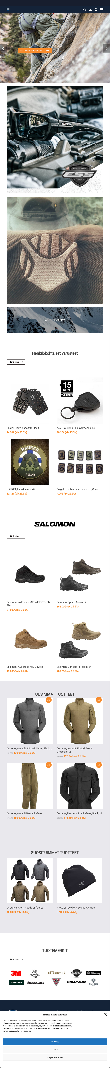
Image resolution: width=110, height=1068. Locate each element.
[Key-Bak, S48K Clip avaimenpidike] (80, 400)
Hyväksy (55, 1041)
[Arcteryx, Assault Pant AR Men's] (30, 786)
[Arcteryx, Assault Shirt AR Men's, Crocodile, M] (80, 721)
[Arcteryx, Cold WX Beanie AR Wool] (79, 880)
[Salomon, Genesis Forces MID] (80, 639)
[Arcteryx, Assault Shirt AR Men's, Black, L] (30, 721)
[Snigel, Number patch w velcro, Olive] (80, 462)
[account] (90, 9)
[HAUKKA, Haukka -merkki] (30, 462)
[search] (84, 9)
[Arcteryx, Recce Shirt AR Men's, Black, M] (80, 786)
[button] (105, 1014)
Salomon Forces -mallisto (35, 50)
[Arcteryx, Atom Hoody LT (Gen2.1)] (30, 880)
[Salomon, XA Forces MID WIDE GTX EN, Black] (30, 575)
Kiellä (55, 1049)
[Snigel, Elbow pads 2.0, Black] (30, 400)
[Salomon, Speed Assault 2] (80, 575)
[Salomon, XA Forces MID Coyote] (30, 639)
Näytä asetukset (55, 1057)
